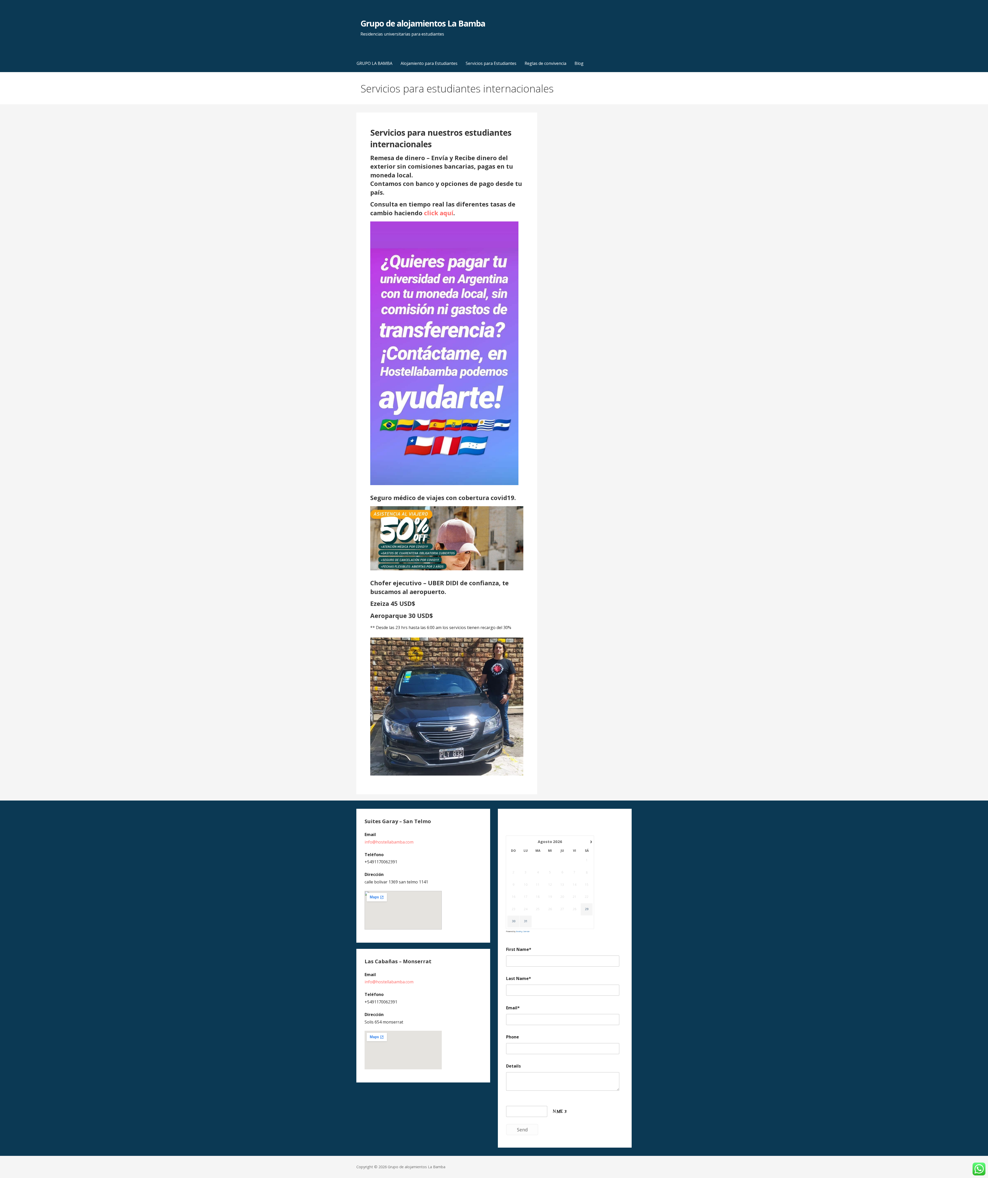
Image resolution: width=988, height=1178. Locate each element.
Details (513, 1066)
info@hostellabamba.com (389, 842)
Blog (579, 63)
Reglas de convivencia (545, 63)
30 (513, 921)
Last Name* (518, 978)
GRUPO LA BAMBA (374, 63)
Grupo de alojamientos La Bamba (422, 23)
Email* (513, 1008)
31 (525, 921)
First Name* (518, 949)
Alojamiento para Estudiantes (429, 63)
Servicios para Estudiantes (491, 63)
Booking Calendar (523, 931)
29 (586, 909)
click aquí (438, 213)
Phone (512, 1037)
